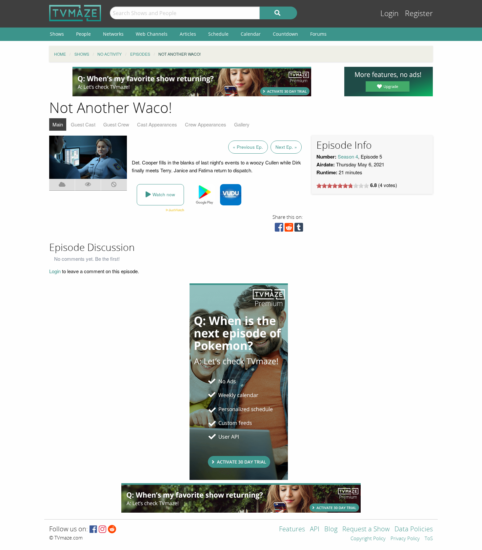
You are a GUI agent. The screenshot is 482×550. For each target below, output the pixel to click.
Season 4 (348, 156)
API (314, 529)
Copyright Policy (368, 538)
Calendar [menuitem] (251, 34)
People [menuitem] (83, 34)
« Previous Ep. (248, 147)
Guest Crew (116, 124)
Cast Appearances (157, 124)
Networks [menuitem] (113, 34)
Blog (330, 529)
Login (389, 13)
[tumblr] (298, 228)
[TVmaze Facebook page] (93, 529)
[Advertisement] (191, 81)
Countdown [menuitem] (285, 34)
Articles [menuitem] (188, 34)
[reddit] (289, 228)
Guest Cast (83, 124)
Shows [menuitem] (57, 34)
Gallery (242, 124)
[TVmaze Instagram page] (102, 529)
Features (292, 529)
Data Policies (413, 529)
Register (419, 13)
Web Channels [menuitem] (152, 34)
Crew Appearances (205, 124)
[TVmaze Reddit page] (112, 529)
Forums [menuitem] (318, 34)
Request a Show (366, 529)
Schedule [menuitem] (218, 34)
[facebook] (279, 228)
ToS (429, 538)
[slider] (342, 185)
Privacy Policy (405, 538)
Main (57, 124)
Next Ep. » (286, 147)
